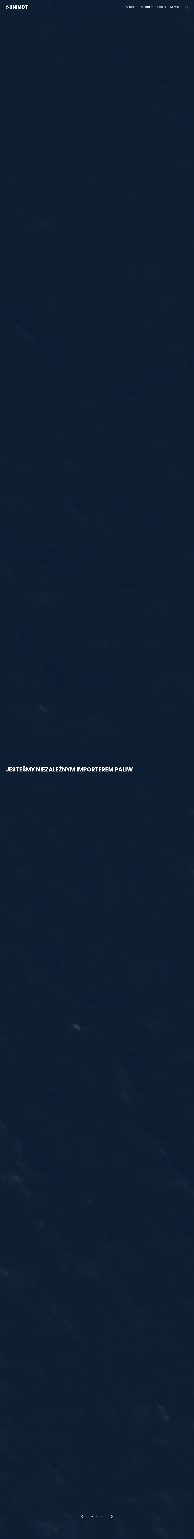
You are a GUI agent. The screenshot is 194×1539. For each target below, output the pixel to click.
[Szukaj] (186, 7)
